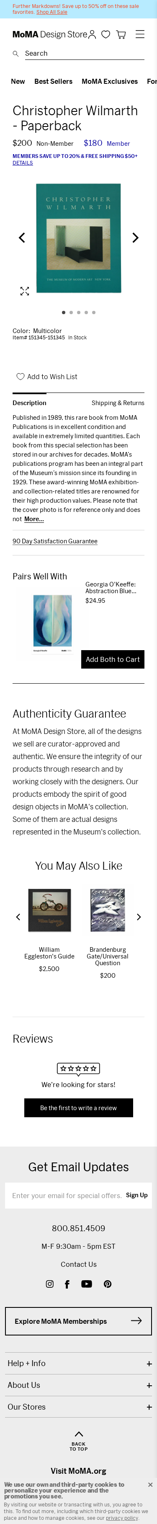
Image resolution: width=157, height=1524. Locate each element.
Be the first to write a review (78, 1107)
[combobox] (84, 54)
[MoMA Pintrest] (107, 1285)
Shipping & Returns (118, 402)
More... (34, 519)
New (18, 81)
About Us (24, 1385)
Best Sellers (53, 81)
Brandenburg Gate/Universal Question (108, 956)
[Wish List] (106, 34)
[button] (18, 917)
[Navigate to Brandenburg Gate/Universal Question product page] (108, 910)
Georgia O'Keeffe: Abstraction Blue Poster (110, 587)
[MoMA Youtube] (87, 1285)
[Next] (134, 238)
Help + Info (27, 1363)
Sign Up (137, 1196)
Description (29, 402)
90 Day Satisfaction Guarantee (55, 541)
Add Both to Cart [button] (113, 659)
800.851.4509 (78, 1228)
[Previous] (23, 238)
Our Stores (27, 1406)
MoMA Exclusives (110, 81)
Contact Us (79, 1264)
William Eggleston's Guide (49, 953)
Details (23, 162)
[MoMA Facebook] (67, 1285)
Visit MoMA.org (78, 1470)
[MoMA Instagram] (49, 1285)
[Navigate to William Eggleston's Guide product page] (49, 910)
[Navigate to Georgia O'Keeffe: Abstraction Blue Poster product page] (49, 624)
